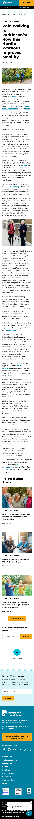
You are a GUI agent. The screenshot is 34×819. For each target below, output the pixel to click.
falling (27, 109)
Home (4, 14)
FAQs (4, 783)
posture (24, 165)
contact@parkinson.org (10, 816)
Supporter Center (9, 780)
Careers (5, 767)
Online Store (7, 763)
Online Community (10, 760)
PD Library (6, 770)
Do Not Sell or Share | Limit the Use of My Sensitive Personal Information (16, 811)
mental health (11, 330)
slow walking (14, 187)
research (15, 96)
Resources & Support (13, 14)
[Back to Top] (17, 652)
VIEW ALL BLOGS (17, 618)
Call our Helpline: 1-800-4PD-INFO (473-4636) (17, 737)
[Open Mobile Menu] (16, 3)
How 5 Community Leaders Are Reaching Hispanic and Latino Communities (16, 516)
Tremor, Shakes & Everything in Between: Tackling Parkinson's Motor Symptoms (16, 604)
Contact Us (6, 776)
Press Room (7, 757)
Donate (26, 3)
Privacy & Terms (8, 773)
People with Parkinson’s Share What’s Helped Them (15, 561)
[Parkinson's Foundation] (7, 2)
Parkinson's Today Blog (25, 14)
